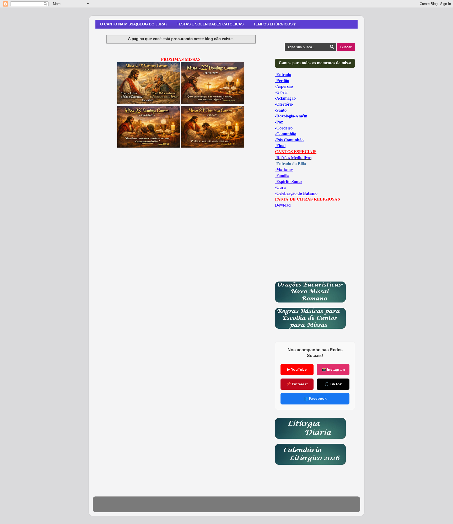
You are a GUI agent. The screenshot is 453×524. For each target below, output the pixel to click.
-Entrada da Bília (290, 163)
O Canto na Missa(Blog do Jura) (133, 24)
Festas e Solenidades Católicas (210, 24)
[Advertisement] (180, 198)
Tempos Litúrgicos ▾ (274, 24)
